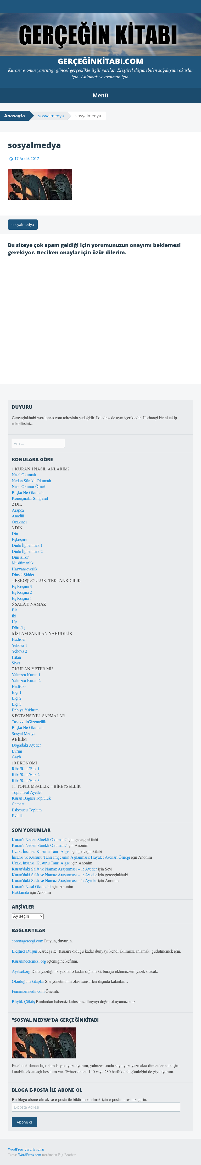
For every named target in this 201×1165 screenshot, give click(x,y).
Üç (14, 621)
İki (14, 615)
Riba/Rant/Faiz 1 (26, 768)
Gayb (16, 756)
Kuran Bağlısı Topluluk (31, 798)
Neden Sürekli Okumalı (31, 480)
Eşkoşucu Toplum (27, 809)
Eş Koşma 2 (22, 592)
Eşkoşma (19, 539)
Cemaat (18, 803)
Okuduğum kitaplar (28, 981)
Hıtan (16, 657)
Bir (14, 609)
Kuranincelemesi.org (29, 961)
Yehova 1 (19, 645)
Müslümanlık (23, 562)
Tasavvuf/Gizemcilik (29, 721)
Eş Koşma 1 (22, 598)
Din (15, 533)
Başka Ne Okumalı (27, 492)
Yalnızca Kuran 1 (26, 674)
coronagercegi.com (27, 940)
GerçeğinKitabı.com (100, 61)
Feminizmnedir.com (29, 991)
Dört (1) (18, 627)
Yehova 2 (19, 651)
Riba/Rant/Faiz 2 (26, 774)
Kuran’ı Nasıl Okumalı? (31, 886)
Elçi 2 (16, 698)
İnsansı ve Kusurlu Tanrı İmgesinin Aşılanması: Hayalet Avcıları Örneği (71, 857)
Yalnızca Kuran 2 (26, 680)
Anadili (18, 515)
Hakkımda (20, 892)
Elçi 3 (16, 704)
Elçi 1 (16, 692)
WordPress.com (29, 1154)
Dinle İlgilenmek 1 (27, 545)
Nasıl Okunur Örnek (29, 486)
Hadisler (19, 639)
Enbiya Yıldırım (25, 709)
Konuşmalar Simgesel (30, 498)
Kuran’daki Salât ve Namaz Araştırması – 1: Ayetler (54, 869)
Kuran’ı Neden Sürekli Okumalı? (39, 839)
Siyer (16, 662)
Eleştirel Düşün (24, 951)
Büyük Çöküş (23, 1001)
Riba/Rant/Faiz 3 (26, 780)
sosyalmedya (51, 116)
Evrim (17, 751)
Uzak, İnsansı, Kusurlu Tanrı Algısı (41, 851)
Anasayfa (14, 116)
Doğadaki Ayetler (26, 745)
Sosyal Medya (23, 733)
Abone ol (24, 1122)
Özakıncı (19, 521)
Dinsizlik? (20, 557)
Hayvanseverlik (24, 568)
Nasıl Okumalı (24, 474)
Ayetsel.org (21, 971)
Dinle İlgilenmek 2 (27, 551)
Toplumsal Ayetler (27, 792)
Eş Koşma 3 (22, 586)
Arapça (18, 510)
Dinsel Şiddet (23, 574)
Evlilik (17, 815)
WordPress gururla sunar (26, 1149)
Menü (100, 95)
